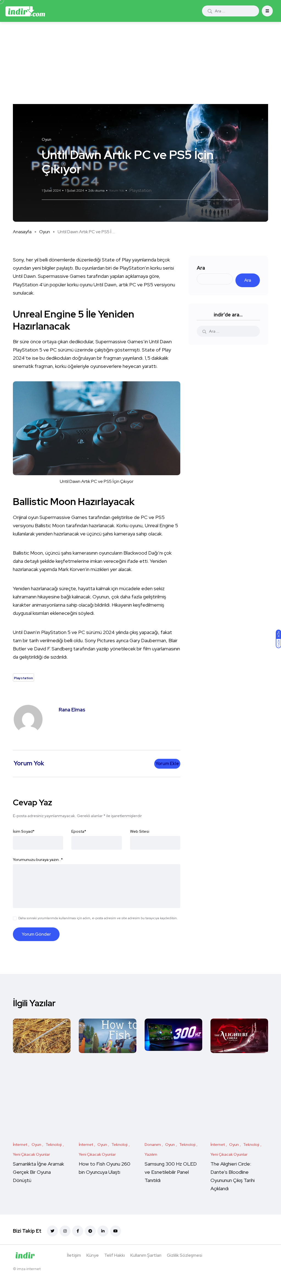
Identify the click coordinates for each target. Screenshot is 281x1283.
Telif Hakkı (114, 1255)
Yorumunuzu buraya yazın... (38, 859)
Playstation (140, 190)
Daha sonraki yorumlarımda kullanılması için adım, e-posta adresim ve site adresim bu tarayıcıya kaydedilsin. (98, 918)
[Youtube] (115, 1231)
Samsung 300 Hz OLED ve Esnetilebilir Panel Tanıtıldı (171, 1172)
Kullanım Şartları (145, 1255)
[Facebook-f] (77, 1231)
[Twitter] (52, 1231)
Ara (201, 268)
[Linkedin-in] (102, 1231)
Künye (92, 1255)
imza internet (29, 1268)
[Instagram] (65, 1231)
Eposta (78, 831)
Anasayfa (22, 232)
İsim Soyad (24, 831)
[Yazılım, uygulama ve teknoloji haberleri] (25, 10)
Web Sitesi (139, 831)
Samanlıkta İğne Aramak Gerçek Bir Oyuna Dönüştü (38, 1172)
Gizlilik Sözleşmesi (184, 1255)
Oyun (44, 232)
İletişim (74, 1255)
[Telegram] (90, 1231)
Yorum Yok (116, 190)
